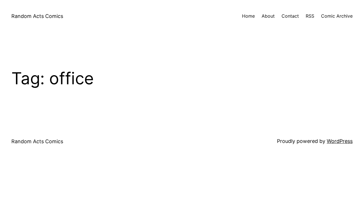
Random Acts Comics (37, 16)
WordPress (340, 141)
